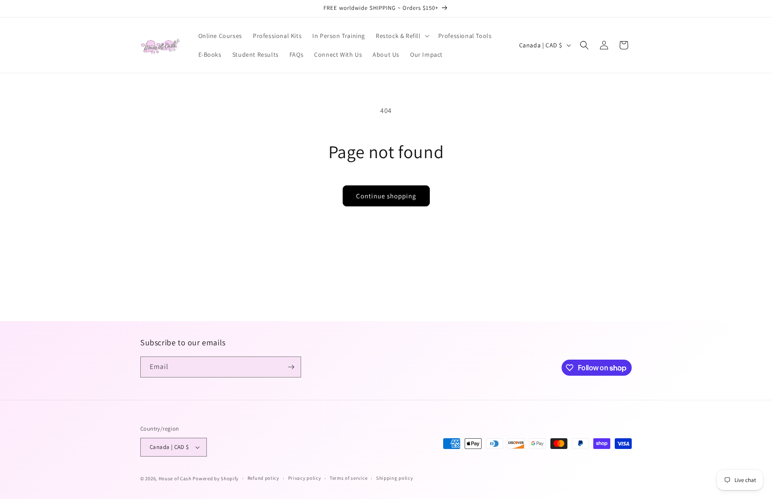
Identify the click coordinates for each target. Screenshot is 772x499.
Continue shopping (386, 196)
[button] (401, 35)
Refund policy (263, 478)
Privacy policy (304, 478)
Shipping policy (394, 478)
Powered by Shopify (216, 478)
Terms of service (348, 478)
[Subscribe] (291, 366)
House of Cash (175, 478)
